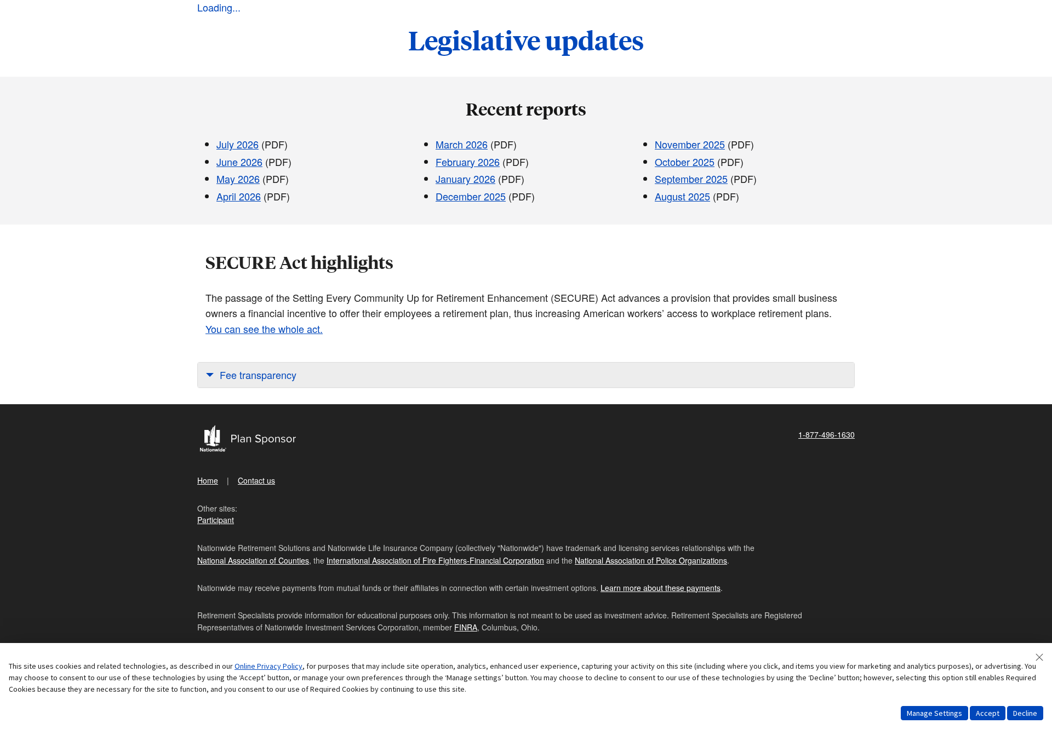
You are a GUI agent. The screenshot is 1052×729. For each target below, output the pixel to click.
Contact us (256, 480)
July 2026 (237, 144)
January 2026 (465, 178)
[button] (526, 375)
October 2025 (684, 161)
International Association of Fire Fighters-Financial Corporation (435, 560)
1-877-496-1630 (826, 434)
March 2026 (462, 144)
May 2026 (238, 178)
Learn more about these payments (661, 587)
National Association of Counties (253, 560)
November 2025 (690, 144)
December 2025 (471, 196)
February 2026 (468, 161)
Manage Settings (934, 713)
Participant (215, 519)
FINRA (465, 627)
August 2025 (682, 196)
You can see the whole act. (264, 329)
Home (207, 480)
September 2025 (691, 178)
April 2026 (238, 196)
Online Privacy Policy (268, 666)
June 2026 (239, 161)
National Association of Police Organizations (651, 560)
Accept (987, 713)
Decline (1025, 713)
